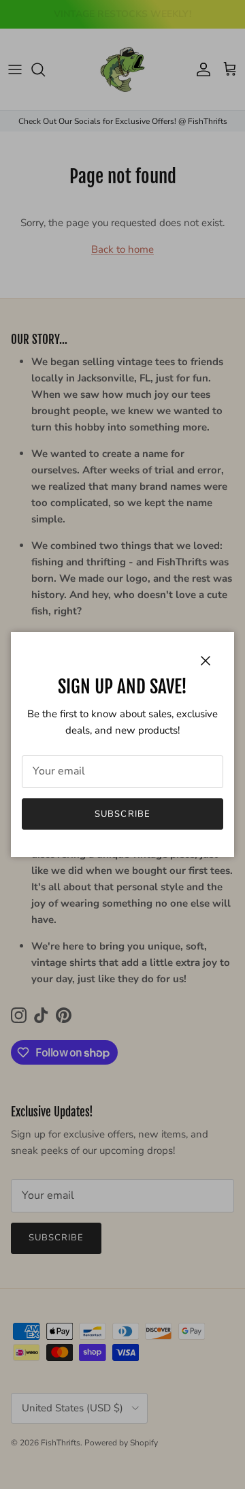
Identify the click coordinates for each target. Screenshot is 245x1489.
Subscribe (122, 814)
